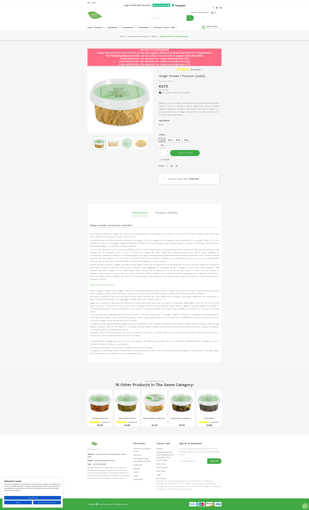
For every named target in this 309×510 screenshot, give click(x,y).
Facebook (213, 8)
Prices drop (161, 464)
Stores (136, 472)
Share (167, 166)
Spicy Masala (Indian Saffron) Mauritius (154, 418)
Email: (90, 460)
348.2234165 (211, 26)
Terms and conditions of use (142, 450)
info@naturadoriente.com (104, 460)
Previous (85, 101)
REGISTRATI (204, 12)
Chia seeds (209, 418)
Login (135, 476)
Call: (90, 464)
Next (154, 101)
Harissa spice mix (100, 418)
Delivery (159, 449)
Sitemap (136, 468)
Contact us (137, 465)
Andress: (91, 454)
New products (162, 467)
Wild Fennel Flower (127, 418)
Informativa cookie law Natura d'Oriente (142, 460)
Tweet (171, 166)
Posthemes (107, 504)
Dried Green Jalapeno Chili (182, 418)
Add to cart (186, 153)
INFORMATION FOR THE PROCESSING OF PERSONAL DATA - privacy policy (165, 456)
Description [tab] (140, 212)
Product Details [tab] (166, 212)
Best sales (160, 471)
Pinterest (217, 8)
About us (137, 455)
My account (138, 479)
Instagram (220, 8)
